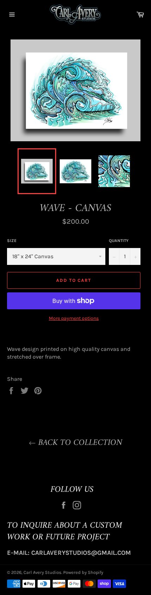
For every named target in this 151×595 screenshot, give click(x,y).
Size (12, 240)
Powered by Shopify (83, 572)
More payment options (74, 318)
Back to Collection (79, 443)
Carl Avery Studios (42, 572)
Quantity (119, 240)
